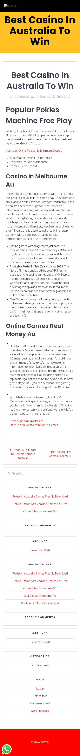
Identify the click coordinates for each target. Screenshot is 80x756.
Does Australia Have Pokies (26, 420)
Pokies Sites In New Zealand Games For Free (40, 503)
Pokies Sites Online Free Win (40, 511)
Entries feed (40, 696)
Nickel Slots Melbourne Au (40, 595)
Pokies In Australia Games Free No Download (40, 496)
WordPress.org (40, 710)
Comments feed (40, 703)
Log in (40, 688)
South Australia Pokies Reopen (40, 603)
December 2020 (40, 550)
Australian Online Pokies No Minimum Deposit (34, 150)
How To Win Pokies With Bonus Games (34, 425)
